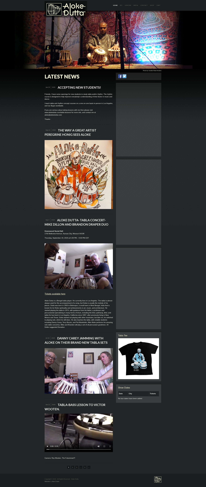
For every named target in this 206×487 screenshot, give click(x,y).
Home (115, 5)
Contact (144, 5)
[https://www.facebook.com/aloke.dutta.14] (120, 76)
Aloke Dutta (103, 40)
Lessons (128, 5)
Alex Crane (55, 481)
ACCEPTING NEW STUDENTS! (79, 87)
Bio (121, 5)
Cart (158, 5)
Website (47, 481)
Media (136, 5)
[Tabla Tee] (138, 358)
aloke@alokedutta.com (53, 115)
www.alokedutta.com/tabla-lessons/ (58, 112)
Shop (152, 5)
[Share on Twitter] (124, 76)
